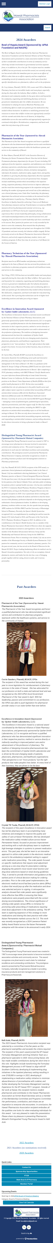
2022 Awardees (26, 1142)
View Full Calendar (26, 1202)
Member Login (44, 4)
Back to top (25, 1233)
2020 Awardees (26, 1153)
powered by (20, 1238)
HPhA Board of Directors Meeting (26, 1196)
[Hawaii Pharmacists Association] (26, 15)
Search (47, 28)
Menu (4, 3)
